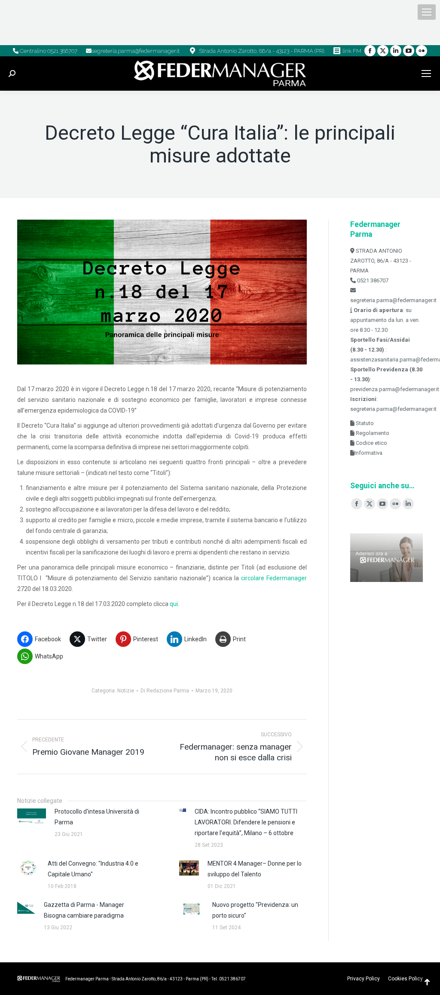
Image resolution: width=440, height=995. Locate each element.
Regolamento (371, 433)
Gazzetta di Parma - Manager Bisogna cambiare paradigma (84, 910)
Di (165, 691)
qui (174, 603)
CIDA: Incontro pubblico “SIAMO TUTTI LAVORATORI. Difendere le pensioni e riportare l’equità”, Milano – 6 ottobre (246, 822)
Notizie (125, 691)
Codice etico (370, 443)
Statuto (364, 423)
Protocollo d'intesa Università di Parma (97, 817)
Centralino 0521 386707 (47, 51)
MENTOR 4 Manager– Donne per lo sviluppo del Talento (255, 869)
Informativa (368, 453)
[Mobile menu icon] (427, 12)
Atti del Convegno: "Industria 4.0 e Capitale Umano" (93, 869)
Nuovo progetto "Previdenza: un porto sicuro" (255, 910)
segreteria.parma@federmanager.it (136, 51)
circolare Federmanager (274, 578)
